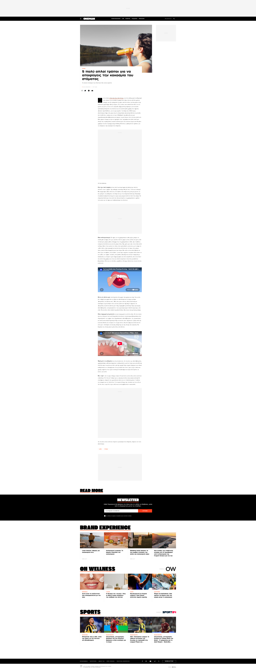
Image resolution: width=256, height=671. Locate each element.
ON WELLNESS (97, 569)
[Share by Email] (92, 90)
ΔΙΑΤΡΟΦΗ (157, 591)
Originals (134, 18)
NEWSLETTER (169, 661)
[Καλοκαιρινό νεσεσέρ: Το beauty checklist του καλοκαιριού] (116, 540)
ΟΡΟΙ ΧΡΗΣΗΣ (110, 661)
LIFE (100, 449)
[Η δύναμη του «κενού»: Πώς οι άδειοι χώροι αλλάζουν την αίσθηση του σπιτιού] (116, 582)
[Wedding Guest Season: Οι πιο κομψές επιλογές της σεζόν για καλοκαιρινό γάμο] (140, 540)
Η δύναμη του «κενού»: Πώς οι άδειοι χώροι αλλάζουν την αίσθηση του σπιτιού (116, 595)
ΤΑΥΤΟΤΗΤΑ (93, 661)
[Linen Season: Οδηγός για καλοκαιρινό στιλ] (92, 540)
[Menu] (80, 19)
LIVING (108, 591)
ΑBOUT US (101, 661)
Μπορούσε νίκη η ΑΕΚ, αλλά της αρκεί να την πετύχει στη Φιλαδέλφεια (91, 638)
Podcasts (142, 18)
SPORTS (90, 612)
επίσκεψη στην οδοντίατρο (116, 98)
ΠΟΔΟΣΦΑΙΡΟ (110, 634)
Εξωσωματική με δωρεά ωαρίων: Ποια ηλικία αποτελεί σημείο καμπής (138, 595)
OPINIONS (85, 634)
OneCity (127, 18)
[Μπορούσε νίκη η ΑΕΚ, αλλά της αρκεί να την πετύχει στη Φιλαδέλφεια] (92, 625)
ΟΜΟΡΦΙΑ (84, 591)
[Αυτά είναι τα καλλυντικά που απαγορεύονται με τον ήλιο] (92, 582)
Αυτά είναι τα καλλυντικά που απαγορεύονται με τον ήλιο (91, 595)
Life (123, 18)
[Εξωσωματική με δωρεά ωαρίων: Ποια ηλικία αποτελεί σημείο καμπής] (140, 582)
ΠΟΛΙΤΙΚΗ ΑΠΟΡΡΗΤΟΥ (123, 661)
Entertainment (115, 18)
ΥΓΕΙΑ (83, 68)
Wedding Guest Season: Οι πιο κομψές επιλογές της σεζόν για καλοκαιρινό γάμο (139, 552)
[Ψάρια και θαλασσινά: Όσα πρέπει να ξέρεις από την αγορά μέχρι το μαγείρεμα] (164, 582)
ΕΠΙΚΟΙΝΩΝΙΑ (84, 661)
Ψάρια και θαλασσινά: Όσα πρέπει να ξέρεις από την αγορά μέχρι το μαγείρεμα (163, 595)
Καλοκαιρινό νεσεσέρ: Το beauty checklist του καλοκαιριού (114, 552)
